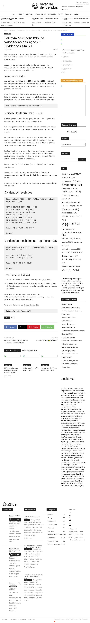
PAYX (65, 238)
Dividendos (20, 30)
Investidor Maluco (68, 327)
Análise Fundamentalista (14, 519)
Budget (66, 181)
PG (72, 238)
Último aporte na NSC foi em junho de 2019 (22, 119)
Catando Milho (67, 334)
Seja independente (68, 350)
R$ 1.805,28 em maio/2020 (34, 81)
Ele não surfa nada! (69, 317)
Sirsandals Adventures (69, 364)
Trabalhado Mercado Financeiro (73, 331)
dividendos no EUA (31, 305)
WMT (66, 270)
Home (6, 30)
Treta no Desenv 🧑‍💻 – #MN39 (47, 341)
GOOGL (75, 195)
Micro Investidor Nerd (69, 344)
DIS (76, 181)
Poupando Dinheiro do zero (72, 341)
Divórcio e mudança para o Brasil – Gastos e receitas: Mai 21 (16, 342)
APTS (65, 178)
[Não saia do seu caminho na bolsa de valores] (5, 549)
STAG (74, 252)
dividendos (72, 185)
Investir (12, 30)
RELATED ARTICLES (12, 350)
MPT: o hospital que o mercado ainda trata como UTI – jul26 (11, 370)
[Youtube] (70, 525)
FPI (78, 192)
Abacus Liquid (67, 304)
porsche (78, 242)
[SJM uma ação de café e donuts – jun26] (31, 360)
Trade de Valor (70, 256)
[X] (70, 522)
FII (71, 192)
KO (72, 206)
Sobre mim (67, 69)
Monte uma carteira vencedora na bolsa (15, 584)
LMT (79, 206)
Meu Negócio (69, 213)
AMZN (76, 174)
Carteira (66, 57)
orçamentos (71, 224)
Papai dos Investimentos (70, 354)
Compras (27, 520)
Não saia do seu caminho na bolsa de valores (14, 549)
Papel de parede (68, 229)
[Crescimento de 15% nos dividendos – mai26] (49, 360)
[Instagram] (70, 515)
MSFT (65, 216)
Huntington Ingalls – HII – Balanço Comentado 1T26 (12, 19)
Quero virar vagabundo (70, 360)
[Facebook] (70, 513)
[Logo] (45, 5)
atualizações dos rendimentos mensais (27, 297)
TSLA (67, 259)
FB (64, 192)
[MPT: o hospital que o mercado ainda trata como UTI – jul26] (12, 360)
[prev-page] (5, 376)
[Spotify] (70, 520)
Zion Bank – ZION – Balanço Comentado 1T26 (45, 19)
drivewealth (67, 188)
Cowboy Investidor (68, 337)
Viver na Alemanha (71, 266)
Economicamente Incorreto (71, 311)
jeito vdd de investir (71, 202)
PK (78, 238)
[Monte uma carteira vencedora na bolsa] (5, 583)
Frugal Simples (67, 357)
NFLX (72, 216)
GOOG (66, 195)
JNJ (65, 206)
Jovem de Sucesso (68, 324)
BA (72, 178)
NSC (12, 317)
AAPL (66, 174)
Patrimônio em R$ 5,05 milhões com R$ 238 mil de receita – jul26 (33, 576)
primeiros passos (71, 249)
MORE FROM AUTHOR (29, 350)
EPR (75, 188)
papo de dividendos (72, 233)
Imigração (66, 199)
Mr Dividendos (67, 321)
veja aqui (47, 280)
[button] (3, 6)
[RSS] (70, 518)
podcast (67, 242)
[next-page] (9, 376)
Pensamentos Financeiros (71, 307)
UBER (77, 259)
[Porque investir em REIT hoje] (5, 516)
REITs (66, 252)
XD (64, 73)
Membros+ (70, 209)
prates (65, 245)
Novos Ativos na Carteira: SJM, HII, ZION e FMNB (76, 19)
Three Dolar (66, 367)
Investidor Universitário (70, 347)
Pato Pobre (66, 314)
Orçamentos (67, 65)
